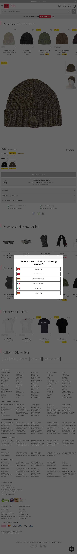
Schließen (61, 257)
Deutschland (38, 278)
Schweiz (38, 269)
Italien (38, 288)
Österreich (38, 274)
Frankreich (38, 283)
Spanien (38, 293)
